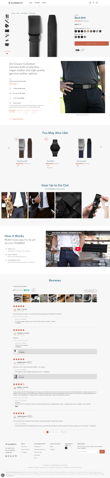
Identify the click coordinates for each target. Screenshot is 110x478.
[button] (78, 21)
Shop (18, 13)
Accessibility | (67, 467)
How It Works (7, 51)
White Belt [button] (22, 352)
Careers (52, 449)
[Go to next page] (65, 432)
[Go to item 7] (70, 298)
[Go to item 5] (53, 298)
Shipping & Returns (39, 449)
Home (13, 13)
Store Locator (38, 452)
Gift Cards (37, 455)
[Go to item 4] (44, 298)
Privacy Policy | (59, 467)
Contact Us (37, 446)
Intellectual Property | (34, 467)
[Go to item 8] (79, 298)
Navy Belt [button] (21, 377)
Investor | (52, 467)
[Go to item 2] (26, 298)
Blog (51, 446)
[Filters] (86, 291)
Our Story (24, 446)
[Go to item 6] (61, 298)
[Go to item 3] (35, 298)
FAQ (35, 458)
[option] (25, 156)
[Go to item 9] (87, 298)
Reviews (37, 2)
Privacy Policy (11, 475)
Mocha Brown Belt (22, 161)
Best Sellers (24, 13)
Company (24, 452)
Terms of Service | (45, 467)
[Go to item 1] (18, 298)
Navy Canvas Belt (81, 161)
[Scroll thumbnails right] (95, 298)
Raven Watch (50, 161)
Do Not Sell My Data (76, 467)
